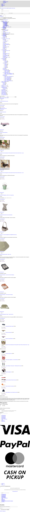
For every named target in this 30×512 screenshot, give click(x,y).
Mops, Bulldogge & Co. (6, 72)
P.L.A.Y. (4, 83)
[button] (2, 9)
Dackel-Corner (4, 90)
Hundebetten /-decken (5, 21)
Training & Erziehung (4, 86)
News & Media (3, 418)
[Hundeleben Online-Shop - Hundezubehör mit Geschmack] (7, 8)
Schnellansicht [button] (2, 98)
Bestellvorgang (4, 416)
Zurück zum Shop (5, 19)
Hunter (4, 35)
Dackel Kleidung (5, 69)
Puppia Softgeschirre (6, 57)
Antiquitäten (3, 91)
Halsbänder (3, 27)
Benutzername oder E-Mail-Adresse (5, 506)
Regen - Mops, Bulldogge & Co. (9, 73)
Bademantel (4, 74)
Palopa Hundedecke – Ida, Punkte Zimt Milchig (6, 294)
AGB (2, 419)
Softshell (4, 59)
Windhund (4, 37)
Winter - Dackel (7, 71)
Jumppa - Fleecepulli (7, 78)
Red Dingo (4, 36)
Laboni (6, 24)
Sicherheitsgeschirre (6, 53)
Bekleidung (3, 58)
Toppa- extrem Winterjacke (8, 80)
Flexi (3, 48)
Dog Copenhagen (5, 34)
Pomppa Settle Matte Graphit (4, 101)
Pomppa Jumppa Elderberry (4, 132)
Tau (3, 42)
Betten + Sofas (5, 22)
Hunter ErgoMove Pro (6, 38)
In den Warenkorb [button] (2, 199)
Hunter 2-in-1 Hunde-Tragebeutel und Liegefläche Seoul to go (8, 234)
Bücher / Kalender (4, 93)
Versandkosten (3, 107)
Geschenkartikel (4, 92)
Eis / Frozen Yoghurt (4, 94)
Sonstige (6, 25)
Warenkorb (3, 5)
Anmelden (8, 509)
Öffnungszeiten (4, 415)
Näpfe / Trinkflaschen (4, 81)
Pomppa (6, 61)
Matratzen (4, 26)
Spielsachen (3, 82)
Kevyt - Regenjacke (7, 79)
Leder (4, 40)
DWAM (4, 47)
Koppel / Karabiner (5, 43)
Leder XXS (6, 29)
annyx (4, 45)
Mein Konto (3, 3)
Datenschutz (3, 421)
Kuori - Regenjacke (7, 77)
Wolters (6, 60)
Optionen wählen (2, 105)
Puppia (6, 66)
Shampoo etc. (5, 88)
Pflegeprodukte (4, 87)
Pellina (4, 28)
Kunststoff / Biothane (6, 32)
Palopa (6, 23)
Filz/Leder (4, 41)
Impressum (3, 420)
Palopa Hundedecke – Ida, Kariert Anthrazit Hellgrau (7, 274)
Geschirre (3, 49)
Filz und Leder (5, 30)
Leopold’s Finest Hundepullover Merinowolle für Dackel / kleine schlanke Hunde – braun (12, 172)
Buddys (4, 33)
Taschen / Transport (4, 85)
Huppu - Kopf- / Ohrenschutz (9, 76)
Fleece (4, 68)
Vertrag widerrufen (15, 491)
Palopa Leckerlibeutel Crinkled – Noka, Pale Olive (6, 314)
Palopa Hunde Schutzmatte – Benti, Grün (5, 254)
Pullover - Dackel (7, 70)
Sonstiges (3, 89)
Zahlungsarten (4, 417)
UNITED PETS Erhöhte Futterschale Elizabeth (6, 214)
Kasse (2, 4)
